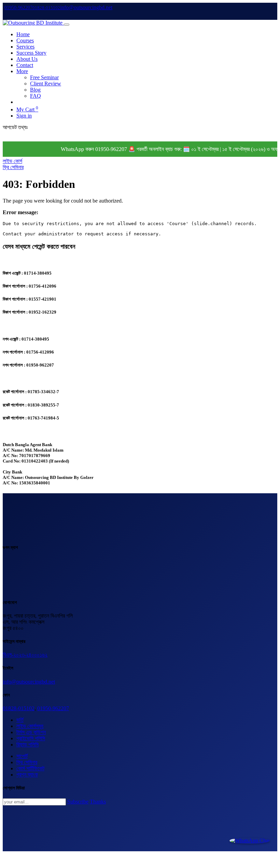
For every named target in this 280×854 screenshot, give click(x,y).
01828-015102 (18, 708)
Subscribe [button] (77, 801)
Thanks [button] (98, 801)
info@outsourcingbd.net (29, 682)
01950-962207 (53, 708)
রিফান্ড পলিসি (27, 744)
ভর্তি (20, 720)
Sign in (24, 116)
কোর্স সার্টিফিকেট (30, 768)
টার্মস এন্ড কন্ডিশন (31, 732)
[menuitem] (23, 34)
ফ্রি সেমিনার (13, 167)
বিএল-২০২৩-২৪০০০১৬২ (25, 655)
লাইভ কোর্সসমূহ (29, 726)
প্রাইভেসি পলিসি (30, 738)
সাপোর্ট (22, 756)
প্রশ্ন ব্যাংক (27, 774)
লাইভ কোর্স (12, 161)
